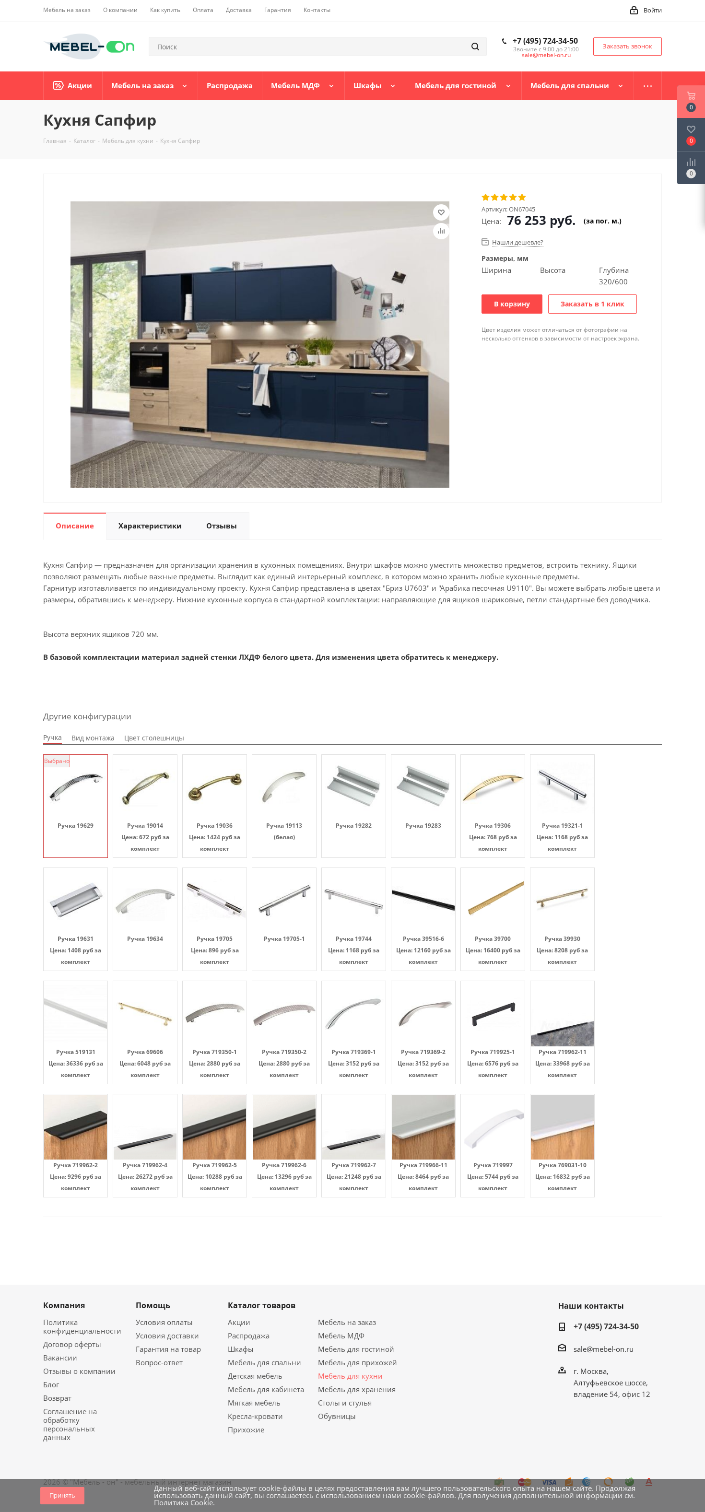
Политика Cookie (183, 1502)
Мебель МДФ (341, 1335)
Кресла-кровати (255, 1416)
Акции (239, 1322)
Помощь (153, 1305)
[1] (486, 197)
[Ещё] (648, 85)
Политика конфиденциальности (82, 1326)
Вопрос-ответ (159, 1362)
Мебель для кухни (350, 1376)
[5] (522, 197)
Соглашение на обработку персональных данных (70, 1424)
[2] (495, 197)
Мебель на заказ (347, 1322)
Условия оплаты (164, 1322)
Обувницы (337, 1416)
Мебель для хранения (357, 1389)
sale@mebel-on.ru (546, 55)
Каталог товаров (261, 1305)
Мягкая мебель (254, 1402)
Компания (64, 1305)
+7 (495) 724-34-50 (545, 40)
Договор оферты (72, 1344)
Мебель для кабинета (266, 1389)
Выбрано (57, 761)
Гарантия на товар (168, 1349)
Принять (62, 1495)
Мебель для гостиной (356, 1349)
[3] (504, 197)
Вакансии (60, 1357)
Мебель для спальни (264, 1362)
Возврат (57, 1398)
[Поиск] (475, 46)
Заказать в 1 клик (592, 303)
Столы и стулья (345, 1402)
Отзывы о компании (79, 1371)
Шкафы (241, 1349)
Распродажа (249, 1335)
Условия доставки (167, 1335)
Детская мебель (255, 1376)
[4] (513, 197)
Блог (51, 1384)
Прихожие (246, 1429)
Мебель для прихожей (357, 1362)
